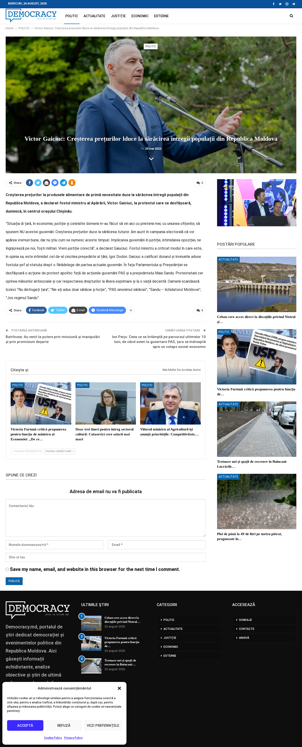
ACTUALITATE (94, 16)
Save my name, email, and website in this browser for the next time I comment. (95, 569)
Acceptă (25, 725)
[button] (119, 688)
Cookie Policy (53, 737)
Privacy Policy (73, 737)
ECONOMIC (139, 16)
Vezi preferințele (103, 725)
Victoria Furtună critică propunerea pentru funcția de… (122, 642)
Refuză (63, 725)
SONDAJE (245, 620)
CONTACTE (246, 629)
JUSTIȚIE (118, 16)
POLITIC (71, 16)
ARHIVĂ (244, 638)
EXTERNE (161, 16)
